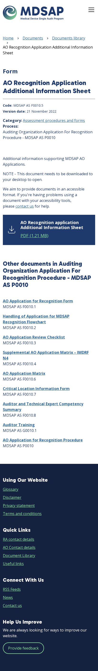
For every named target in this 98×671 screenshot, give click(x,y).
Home (8, 38)
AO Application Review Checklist (34, 337)
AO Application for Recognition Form (38, 301)
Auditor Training (19, 424)
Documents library (68, 38)
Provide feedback (23, 648)
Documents (33, 38)
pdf (34, 235)
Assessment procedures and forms (54, 120)
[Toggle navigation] (91, 10)
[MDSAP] (33, 13)
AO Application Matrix (24, 373)
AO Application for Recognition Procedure (43, 440)
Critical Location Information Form (36, 388)
